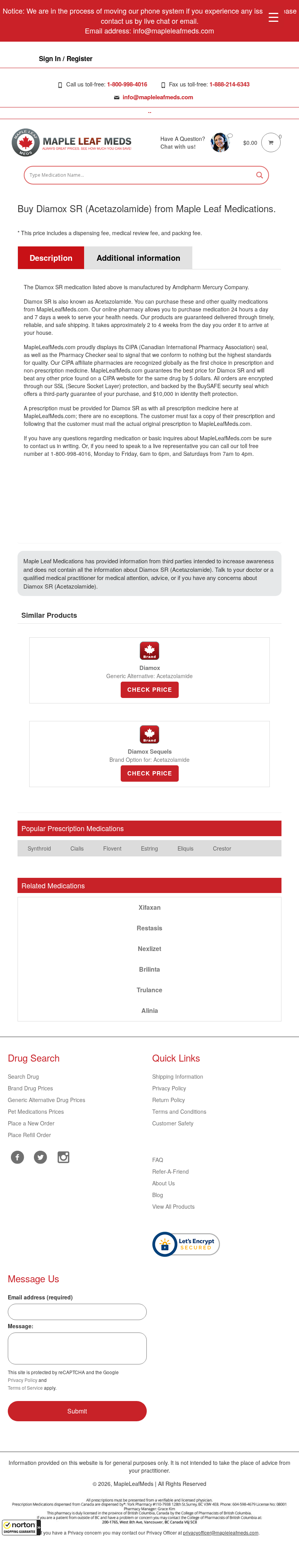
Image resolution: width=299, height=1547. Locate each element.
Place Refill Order (29, 1135)
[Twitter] (40, 1156)
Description (51, 257)
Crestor (222, 848)
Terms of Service (25, 1387)
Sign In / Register (66, 58)
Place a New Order (31, 1123)
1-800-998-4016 (127, 84)
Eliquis (185, 848)
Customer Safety (172, 1123)
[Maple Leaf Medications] (220, 142)
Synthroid (39, 848)
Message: (20, 1326)
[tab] (51, 257)
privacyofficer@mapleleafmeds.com (221, 1532)
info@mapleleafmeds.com (158, 97)
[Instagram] (63, 1156)
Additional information (138, 257)
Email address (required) (40, 1297)
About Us (163, 1183)
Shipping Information (177, 1076)
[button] (21, 1527)
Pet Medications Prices (36, 1111)
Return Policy (168, 1100)
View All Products (173, 1206)
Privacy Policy (169, 1088)
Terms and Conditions (179, 1111)
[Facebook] (17, 1157)
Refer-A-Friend (170, 1171)
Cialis (77, 848)
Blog (157, 1195)
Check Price (149, 689)
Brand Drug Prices (30, 1088)
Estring (149, 848)
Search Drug (23, 1076)
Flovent (112, 848)
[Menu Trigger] (273, 16)
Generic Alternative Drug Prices (46, 1100)
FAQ (157, 1160)
